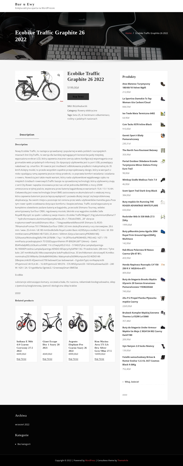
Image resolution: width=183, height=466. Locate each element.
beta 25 (76, 115)
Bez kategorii (24, 444)
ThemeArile (122, 460)
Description (27, 134)
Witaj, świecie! (132, 381)
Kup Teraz (78, 96)
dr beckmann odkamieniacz (95, 115)
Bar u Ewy (25, 4)
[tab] (27, 135)
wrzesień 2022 (22, 424)
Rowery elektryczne (87, 110)
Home (129, 33)
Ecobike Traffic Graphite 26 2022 (151, 33)
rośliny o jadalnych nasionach (82, 118)
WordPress (90, 460)
